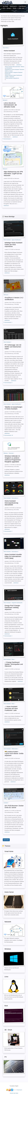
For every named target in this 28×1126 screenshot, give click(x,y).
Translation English (14, 1085)
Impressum (19, 1089)
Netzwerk (5, 100)
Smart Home (6, 47)
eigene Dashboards (16, 239)
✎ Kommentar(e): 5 (7, 138)
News (12, 659)
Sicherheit (11, 453)
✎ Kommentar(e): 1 (7, 322)
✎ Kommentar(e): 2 (7, 531)
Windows (6, 453)
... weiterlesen (18, 64)
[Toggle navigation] (25, 2)
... (6, 79)
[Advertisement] (14, 1109)
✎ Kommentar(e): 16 (8, 435)
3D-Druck (6, 294)
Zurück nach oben (14, 1093)
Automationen (14, 498)
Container (6, 802)
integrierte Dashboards (16, 602)
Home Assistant (7, 239)
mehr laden (6, 839)
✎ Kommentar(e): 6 (7, 382)
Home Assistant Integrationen (12, 78)
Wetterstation (14, 748)
